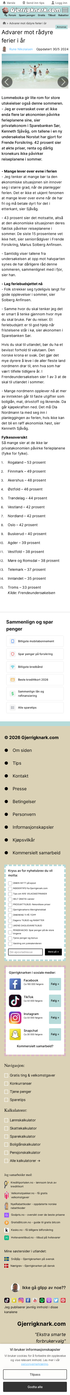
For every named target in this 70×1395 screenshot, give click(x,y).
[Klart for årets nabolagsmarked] (63, 81)
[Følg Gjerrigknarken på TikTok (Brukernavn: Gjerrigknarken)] (6, 1300)
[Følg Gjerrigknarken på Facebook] (28, 1300)
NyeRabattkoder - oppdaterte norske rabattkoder (34, 1205)
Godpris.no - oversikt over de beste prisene (38, 1214)
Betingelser (24, 801)
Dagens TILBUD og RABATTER (28, 920)
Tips (17, 763)
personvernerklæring (34, 1364)
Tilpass (35, 1374)
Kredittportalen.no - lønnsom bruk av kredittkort (33, 1184)
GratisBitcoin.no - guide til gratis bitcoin (35, 1222)
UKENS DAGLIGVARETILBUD (27, 925)
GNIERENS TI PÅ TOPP (24, 915)
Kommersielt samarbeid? (35, 1046)
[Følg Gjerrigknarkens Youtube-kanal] (35, 1300)
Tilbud (51, 15)
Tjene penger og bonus (25, 938)
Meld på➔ (53, 951)
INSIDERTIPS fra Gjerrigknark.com (30, 888)
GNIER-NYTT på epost (24, 883)
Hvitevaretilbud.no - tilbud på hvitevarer (35, 1237)
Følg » (55, 984)
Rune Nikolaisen (21, 49)
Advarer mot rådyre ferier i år (27, 23)
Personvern (24, 814)
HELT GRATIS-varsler (23, 899)
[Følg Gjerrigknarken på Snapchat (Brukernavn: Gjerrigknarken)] (14, 1300)
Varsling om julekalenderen (27, 943)
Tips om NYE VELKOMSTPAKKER (30, 893)
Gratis (41, 15)
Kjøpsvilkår (24, 839)
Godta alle (35, 1387)
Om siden (22, 750)
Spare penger (27, 15)
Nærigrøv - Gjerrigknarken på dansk (32, 1265)
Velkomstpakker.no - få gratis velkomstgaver (29, 1195)
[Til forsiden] (5, 10)
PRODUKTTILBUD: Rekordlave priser (31, 904)
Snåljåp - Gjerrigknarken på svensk (32, 1259)
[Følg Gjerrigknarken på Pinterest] (63, 1300)
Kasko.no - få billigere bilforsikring (32, 1229)
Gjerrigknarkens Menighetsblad (29, 909)
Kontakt (20, 775)
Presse (20, 788)
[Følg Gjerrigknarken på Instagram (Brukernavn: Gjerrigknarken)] (21, 1300)
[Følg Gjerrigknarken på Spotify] (42, 1300)
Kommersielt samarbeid (36, 852)
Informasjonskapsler (33, 827)
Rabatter (63, 15)
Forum (12, 15)
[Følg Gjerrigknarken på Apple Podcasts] (49, 1300)
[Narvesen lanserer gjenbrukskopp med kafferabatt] (7, 81)
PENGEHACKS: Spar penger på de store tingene (33, 932)
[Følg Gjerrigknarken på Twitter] (56, 1300)
